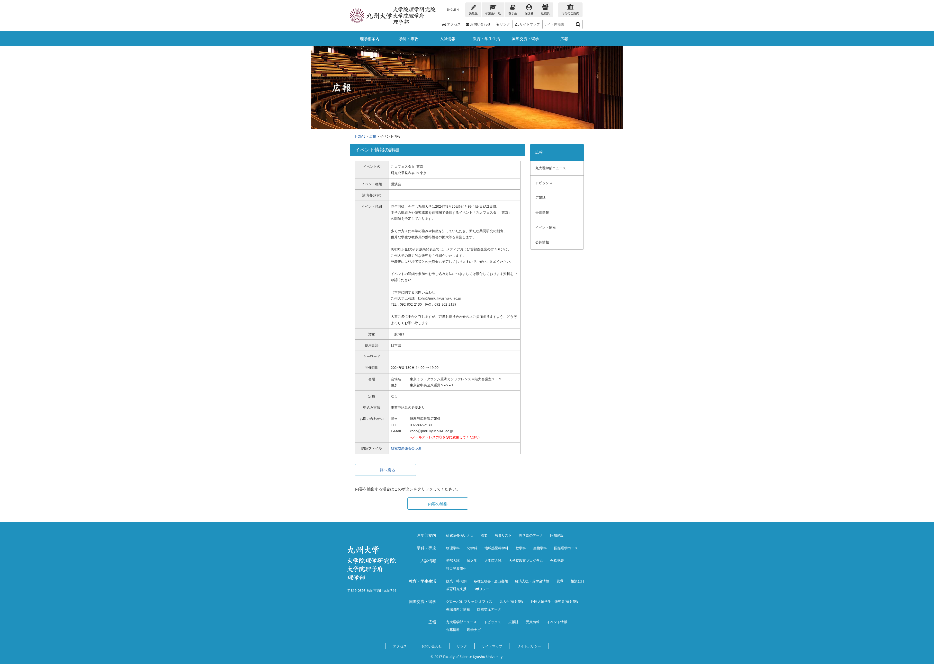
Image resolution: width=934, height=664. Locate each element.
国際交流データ (489, 609)
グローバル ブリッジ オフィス (469, 601)
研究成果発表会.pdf (406, 448)
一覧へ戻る (385, 470)
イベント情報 (545, 227)
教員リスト (503, 535)
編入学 (472, 560)
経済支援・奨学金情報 (532, 581)
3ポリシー (481, 588)
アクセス (453, 24)
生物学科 (540, 548)
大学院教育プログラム (526, 560)
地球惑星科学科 (496, 548)
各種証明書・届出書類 (491, 581)
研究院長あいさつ (459, 535)
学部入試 (453, 560)
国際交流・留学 (525, 38)
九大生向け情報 (511, 601)
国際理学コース (566, 548)
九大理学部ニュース (550, 168)
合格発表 (557, 560)
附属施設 (557, 535)
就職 (560, 581)
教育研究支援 (456, 588)
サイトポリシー (529, 646)
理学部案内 (369, 38)
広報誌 (540, 197)
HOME (360, 136)
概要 (484, 535)
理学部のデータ (531, 535)
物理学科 (453, 548)
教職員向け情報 (458, 609)
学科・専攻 (408, 38)
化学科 (472, 548)
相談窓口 (577, 581)
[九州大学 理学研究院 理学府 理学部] (393, 16)
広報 (564, 38)
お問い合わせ (480, 24)
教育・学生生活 (486, 38)
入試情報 (447, 38)
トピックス (543, 182)
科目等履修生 (456, 568)
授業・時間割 (456, 581)
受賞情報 (542, 212)
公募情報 (542, 242)
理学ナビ (474, 629)
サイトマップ (529, 24)
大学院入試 (493, 560)
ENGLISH (453, 10)
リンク (504, 24)
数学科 (521, 548)
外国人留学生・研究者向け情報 (554, 601)
